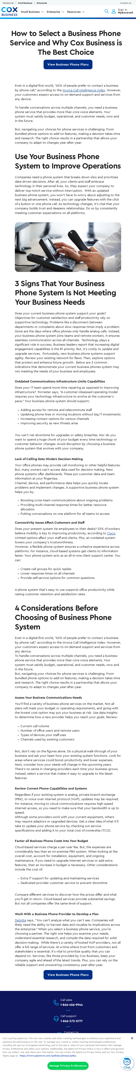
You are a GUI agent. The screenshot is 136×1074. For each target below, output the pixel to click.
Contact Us (125, 3)
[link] (68, 64)
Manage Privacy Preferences (68, 1065)
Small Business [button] (30, 11)
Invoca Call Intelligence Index (84, 90)
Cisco (111, 533)
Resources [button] (74, 11)
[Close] (132, 1038)
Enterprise (42, 3)
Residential (8, 3)
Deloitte (20, 920)
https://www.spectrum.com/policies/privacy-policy (48, 1056)
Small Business (25, 3)
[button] (107, 11)
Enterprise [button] (53, 11)
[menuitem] (32, 13)
